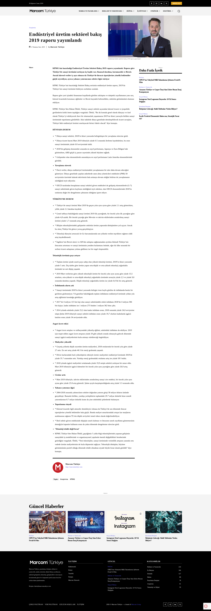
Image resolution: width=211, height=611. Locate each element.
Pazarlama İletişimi (144, 106)
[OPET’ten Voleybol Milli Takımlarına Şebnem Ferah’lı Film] (47, 522)
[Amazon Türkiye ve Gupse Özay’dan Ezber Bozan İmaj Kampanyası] (86, 522)
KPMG (72, 479)
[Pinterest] (31, 83)
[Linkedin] (161, 3)
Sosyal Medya (143, 97)
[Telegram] (31, 99)
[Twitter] (166, 3)
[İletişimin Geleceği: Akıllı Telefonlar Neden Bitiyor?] (163, 522)
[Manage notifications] (206, 606)
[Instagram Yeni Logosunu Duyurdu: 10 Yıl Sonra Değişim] (125, 522)
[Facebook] (152, 3)
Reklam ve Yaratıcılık (145, 87)
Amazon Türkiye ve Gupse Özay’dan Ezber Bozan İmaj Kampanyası (84, 539)
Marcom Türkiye (57, 47)
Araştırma (32, 28)
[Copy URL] (31, 104)
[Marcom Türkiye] (58, 467)
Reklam (141, 77)
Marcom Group (136, 604)
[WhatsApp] (31, 88)
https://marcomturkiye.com (73, 467)
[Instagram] (156, 3)
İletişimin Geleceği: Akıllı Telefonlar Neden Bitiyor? (158, 109)
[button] (179, 11)
